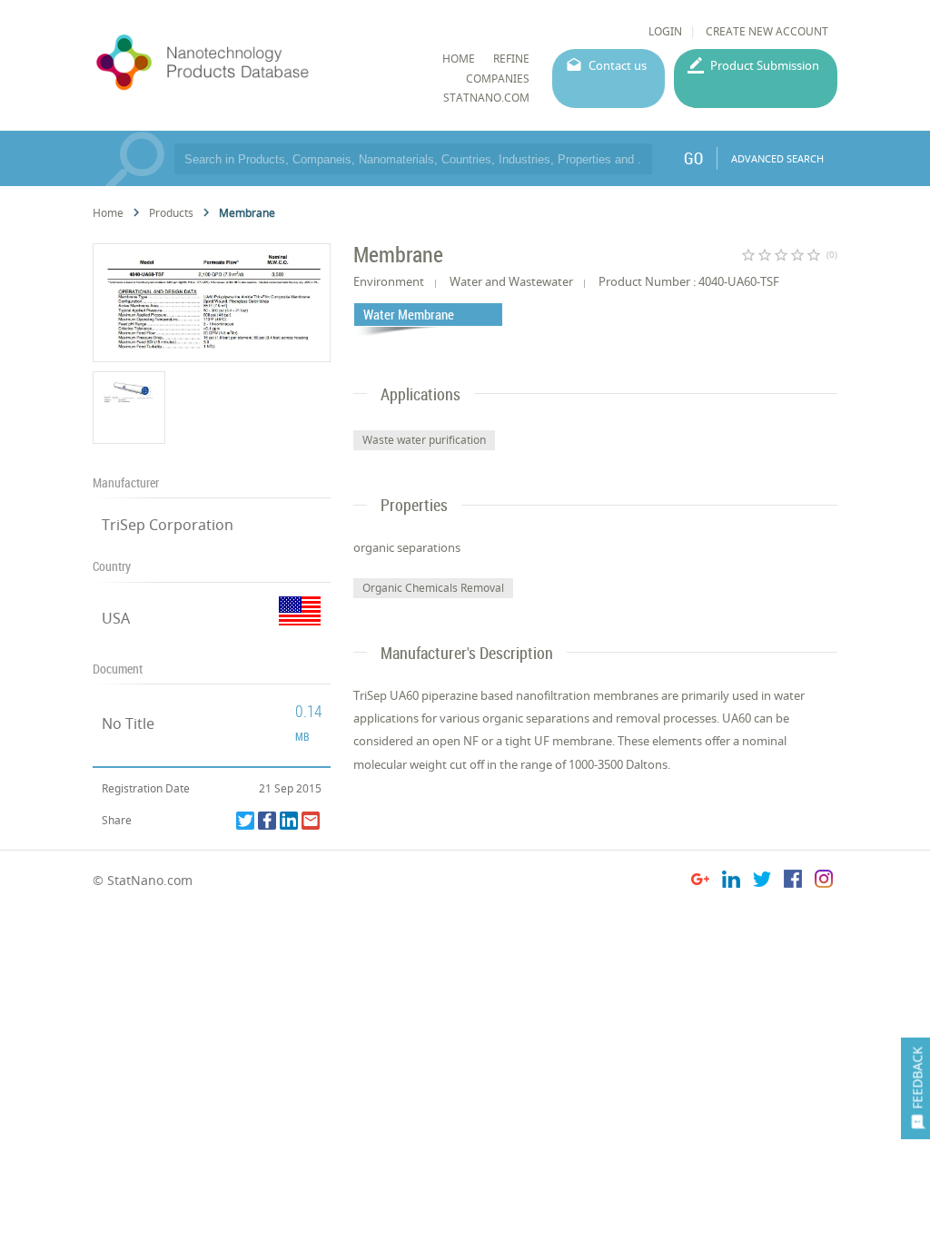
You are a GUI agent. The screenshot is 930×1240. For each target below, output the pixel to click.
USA (116, 618)
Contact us (618, 65)
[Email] (311, 821)
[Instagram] (824, 882)
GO (693, 158)
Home (108, 213)
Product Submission (764, 65)
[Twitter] (245, 821)
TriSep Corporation (167, 525)
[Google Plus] (700, 882)
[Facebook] (267, 821)
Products (171, 213)
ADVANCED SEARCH (777, 158)
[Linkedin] (289, 821)
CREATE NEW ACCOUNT (767, 31)
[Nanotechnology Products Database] (249, 62)
